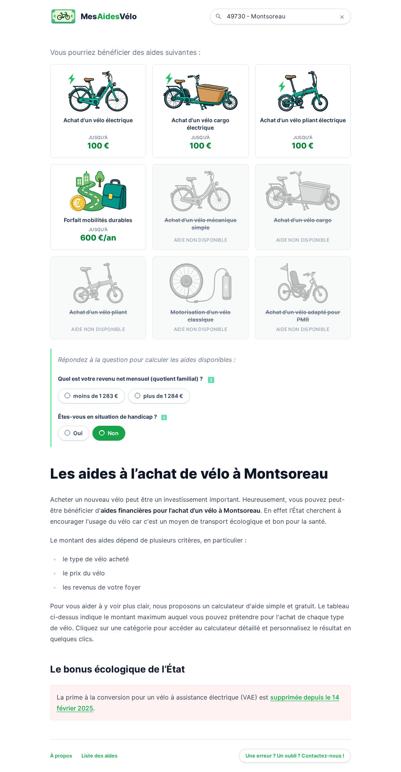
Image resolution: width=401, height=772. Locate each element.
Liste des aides (99, 756)
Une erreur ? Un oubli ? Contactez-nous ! (295, 756)
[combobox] (286, 16)
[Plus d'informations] (210, 379)
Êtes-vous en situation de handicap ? (107, 416)
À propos (61, 756)
